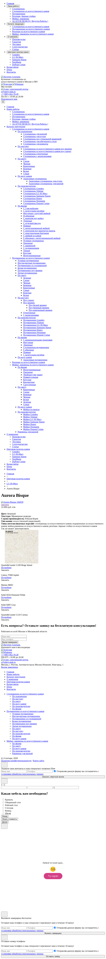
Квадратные (29, 382)
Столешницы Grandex (33, 188)
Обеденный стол (13, 802)
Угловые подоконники (28, 260)
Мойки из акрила (31, 409)
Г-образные (28, 350)
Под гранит (28, 300)
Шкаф (8, 813)
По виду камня (25, 176)
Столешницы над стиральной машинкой (42, 139)
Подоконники (18, 14)
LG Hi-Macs (17, 57)
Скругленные (29, 384)
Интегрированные (32, 255)
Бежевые (27, 169)
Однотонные (29, 312)
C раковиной (29, 245)
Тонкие (26, 250)
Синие (26, 161)
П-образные (28, 216)
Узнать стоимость (9, 819)
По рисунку (23, 146)
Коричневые (29, 166)
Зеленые (27, 278)
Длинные (27, 221)
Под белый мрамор (38, 305)
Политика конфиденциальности (16, 760)
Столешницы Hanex (32, 198)
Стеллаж (9, 808)
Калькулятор (12, 67)
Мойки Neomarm (31, 427)
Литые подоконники (27, 273)
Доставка (16, 44)
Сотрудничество (20, 47)
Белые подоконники (27, 268)
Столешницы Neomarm (34, 201)
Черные (26, 164)
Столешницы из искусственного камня (30, 11)
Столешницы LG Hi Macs (35, 193)
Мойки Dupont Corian (33, 429)
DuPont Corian (18, 64)
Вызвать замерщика (53, 933)
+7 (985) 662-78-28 (9, 94)
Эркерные (28, 345)
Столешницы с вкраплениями (37, 156)
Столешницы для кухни (34, 136)
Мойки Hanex (29, 424)
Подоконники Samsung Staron (37, 327)
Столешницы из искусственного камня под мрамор (47, 149)
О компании (13, 37)
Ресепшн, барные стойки (24, 16)
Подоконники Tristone (33, 322)
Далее (4, 822)
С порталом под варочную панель (39, 231)
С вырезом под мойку (33, 218)
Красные (27, 293)
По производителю (27, 186)
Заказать (5, 504)
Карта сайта (38, 760)
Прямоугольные (30, 377)
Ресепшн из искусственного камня (28, 31)
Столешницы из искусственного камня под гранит (47, 151)
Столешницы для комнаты (35, 144)
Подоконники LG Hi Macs (35, 325)
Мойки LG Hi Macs (32, 419)
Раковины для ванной (28, 432)
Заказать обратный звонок (53, 777)
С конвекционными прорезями (37, 340)
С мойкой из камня (32, 236)
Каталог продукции (16, 24)
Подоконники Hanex (33, 330)
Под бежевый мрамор (39, 308)
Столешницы (18, 9)
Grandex (16, 54)
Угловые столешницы (33, 241)
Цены (9, 69)
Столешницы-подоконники (36, 347)
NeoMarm (16, 62)
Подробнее (6, 567)
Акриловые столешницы (35, 178)
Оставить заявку (53, 956)
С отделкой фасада (32, 223)
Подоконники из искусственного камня (31, 29)
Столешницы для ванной (35, 134)
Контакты (11, 72)
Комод (8, 811)
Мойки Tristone (30, 417)
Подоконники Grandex (33, 320)
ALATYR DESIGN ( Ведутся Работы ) (30, 21)
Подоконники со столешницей (32, 265)
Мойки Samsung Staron (34, 422)
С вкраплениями (31, 315)
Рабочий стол (11, 805)
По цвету (22, 159)
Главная (10, 3)
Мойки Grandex (30, 414)
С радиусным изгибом (33, 211)
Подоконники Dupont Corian (36, 335)
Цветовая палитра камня (18, 52)
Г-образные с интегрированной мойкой (41, 238)
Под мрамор (29, 303)
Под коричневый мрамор (40, 310)
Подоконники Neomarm (34, 332)
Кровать (9, 800)
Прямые (27, 226)
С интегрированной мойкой (36, 228)
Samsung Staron (19, 59)
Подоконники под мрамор (30, 270)
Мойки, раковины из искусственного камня (33, 34)
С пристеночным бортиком (36, 233)
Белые (26, 171)
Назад (4, 816)
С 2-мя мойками (30, 208)
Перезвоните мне (9, 99)
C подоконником (31, 248)
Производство (19, 39)
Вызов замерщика (9, 667)
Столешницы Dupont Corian (36, 203)
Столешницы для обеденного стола (40, 141)
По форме (22, 206)
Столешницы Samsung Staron (37, 196)
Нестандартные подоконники (32, 263)
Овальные (28, 243)
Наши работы (13, 6)
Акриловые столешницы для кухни (45, 181)
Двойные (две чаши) (33, 375)
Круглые (27, 253)
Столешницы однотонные (35, 154)
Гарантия (16, 42)
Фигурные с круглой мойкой (36, 213)
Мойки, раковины (20, 19)
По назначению (25, 131)
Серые (26, 173)
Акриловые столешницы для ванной (46, 183)
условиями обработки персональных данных (22, 774)
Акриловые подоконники (35, 360)
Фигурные (28, 342)
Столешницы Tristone (33, 191)
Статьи (15, 49)
